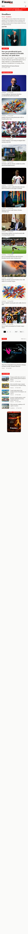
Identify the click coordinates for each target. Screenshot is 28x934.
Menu (3, 6)
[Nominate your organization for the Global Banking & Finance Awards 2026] (14, 422)
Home (3, 16)
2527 (16, 331)
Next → (21, 331)
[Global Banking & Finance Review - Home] (7, 2)
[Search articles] (24, 2)
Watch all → (23, 338)
